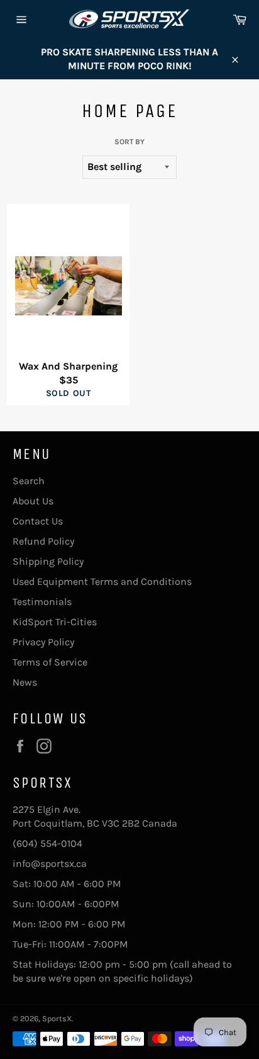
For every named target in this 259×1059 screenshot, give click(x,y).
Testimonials (42, 602)
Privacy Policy (43, 642)
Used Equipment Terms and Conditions (102, 581)
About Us (33, 501)
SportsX (57, 1018)
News (25, 682)
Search (29, 481)
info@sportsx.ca (50, 863)
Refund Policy (43, 541)
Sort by (129, 141)
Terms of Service (50, 662)
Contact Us (38, 521)
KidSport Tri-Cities (55, 622)
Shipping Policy (48, 561)
